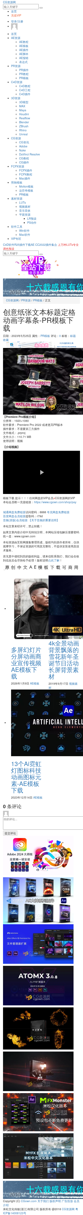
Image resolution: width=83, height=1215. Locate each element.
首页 (14, 11)
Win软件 (24, 231)
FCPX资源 (17, 166)
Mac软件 (24, 235)
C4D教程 (24, 86)
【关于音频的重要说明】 (43, 520)
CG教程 (24, 158)
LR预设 (31, 218)
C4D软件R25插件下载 (17, 245)
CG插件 (24, 162)
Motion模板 (26, 186)
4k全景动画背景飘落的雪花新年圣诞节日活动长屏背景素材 (64, 659)
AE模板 (23, 46)
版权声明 (55, 1201)
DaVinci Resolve (29, 154)
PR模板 (24, 78)
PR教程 (24, 74)
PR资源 (16, 66)
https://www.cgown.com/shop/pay (55, 502)
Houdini (24, 114)
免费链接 (14, 512)
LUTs (22, 202)
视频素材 (24, 206)
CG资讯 (24, 142)
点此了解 (53, 560)
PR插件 (24, 70)
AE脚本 (23, 54)
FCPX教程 (25, 174)
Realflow (24, 118)
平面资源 (24, 214)
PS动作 (31, 222)
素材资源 (16, 198)
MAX (22, 106)
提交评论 (10, 833)
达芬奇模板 (26, 190)
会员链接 (14, 516)
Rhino (23, 130)
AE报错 (23, 58)
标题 (73, 336)
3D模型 (23, 102)
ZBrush (23, 126)
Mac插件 (24, 178)
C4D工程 (24, 90)
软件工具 (16, 226)
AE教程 (23, 42)
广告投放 (67, 1201)
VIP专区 (16, 239)
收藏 (6, 340)
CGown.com (29, 1201)
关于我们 (43, 1201)
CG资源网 (9, 2)
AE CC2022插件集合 (44, 245)
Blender (24, 122)
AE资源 (15, 38)
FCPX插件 (25, 170)
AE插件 (23, 50)
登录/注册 (17, 21)
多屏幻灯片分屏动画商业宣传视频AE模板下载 (26, 662)
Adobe (23, 146)
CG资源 (16, 138)
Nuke (22, 150)
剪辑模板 (16, 182)
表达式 (23, 62)
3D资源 (15, 98)
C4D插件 (24, 94)
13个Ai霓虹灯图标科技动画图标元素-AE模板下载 (26, 776)
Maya (22, 110)
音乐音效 (24, 210)
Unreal (23, 134)
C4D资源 (16, 82)
